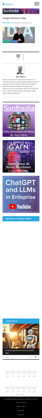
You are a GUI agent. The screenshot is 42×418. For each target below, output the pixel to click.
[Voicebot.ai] (16, 4)
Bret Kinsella (7, 23)
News (7, 357)
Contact (21, 415)
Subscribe (21, 410)
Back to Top (20, 395)
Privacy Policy (21, 406)
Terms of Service (21, 402)
